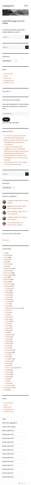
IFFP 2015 (7, 264)
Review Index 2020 (8, 454)
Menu (26, 5)
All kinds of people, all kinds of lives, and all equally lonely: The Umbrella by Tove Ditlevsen (16, 142)
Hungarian (9, 334)
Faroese (8, 312)
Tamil (7, 379)
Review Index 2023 (8, 442)
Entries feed (7, 78)
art (5, 253)
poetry (6, 277)
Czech (7, 304)
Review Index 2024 (8, 438)
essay (5, 262)
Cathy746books (12, 222)
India (5, 266)
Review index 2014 (8, 477)
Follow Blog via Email (11, 100)
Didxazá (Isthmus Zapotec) (14, 308)
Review (6, 282)
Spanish (8, 374)
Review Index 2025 (8, 434)
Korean (8, 345)
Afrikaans (8, 288)
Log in (5, 76)
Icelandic (8, 337)
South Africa (8, 284)
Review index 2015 (7, 473)
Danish (8, 306)
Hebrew (8, 330)
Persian (8, 354)
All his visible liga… (13, 211)
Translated (7, 286)
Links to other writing (8, 427)
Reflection (7, 279)
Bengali (8, 293)
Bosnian (8, 295)
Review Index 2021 (8, 450)
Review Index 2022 (8, 446)
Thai (7, 381)
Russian (8, 363)
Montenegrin (9, 350)
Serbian (8, 365)
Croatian (8, 301)
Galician (8, 319)
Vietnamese (9, 385)
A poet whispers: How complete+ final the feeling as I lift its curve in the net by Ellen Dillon (16, 158)
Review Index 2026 (8, 430)
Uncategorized (8, 387)
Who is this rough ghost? (9, 423)
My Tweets (5, 240)
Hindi (7, 332)
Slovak (8, 370)
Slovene (8, 372)
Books (6, 257)
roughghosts (8, 6)
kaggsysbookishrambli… (14, 206)
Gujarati (8, 328)
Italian (7, 339)
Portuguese (9, 359)
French (8, 317)
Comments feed (9, 80)
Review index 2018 (7, 461)
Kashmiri (8, 343)
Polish (7, 356)
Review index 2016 (7, 469)
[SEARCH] (27, 37)
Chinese (8, 299)
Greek (7, 323)
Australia (6, 255)
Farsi (7, 315)
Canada (6, 259)
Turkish (8, 383)
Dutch (7, 310)
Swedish (8, 376)
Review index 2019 (7, 457)
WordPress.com (9, 82)
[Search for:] (13, 37)
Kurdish (8, 348)
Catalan (8, 297)
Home (4, 419)
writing (6, 390)
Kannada (8, 341)
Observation (8, 273)
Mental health (8, 268)
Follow (6, 119)
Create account (8, 74)
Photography (8, 275)
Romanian (8, 361)
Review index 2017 (7, 465)
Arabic (7, 290)
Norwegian (9, 352)
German (8, 321)
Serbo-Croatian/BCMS (12, 368)
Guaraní (8, 326)
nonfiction (7, 270)
